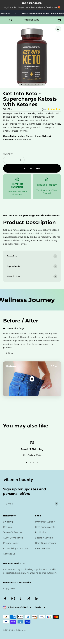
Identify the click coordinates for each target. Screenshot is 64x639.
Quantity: (8, 153)
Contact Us (9, 553)
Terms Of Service (12, 532)
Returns (7, 527)
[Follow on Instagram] (13, 598)
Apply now (9, 588)
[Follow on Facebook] (5, 598)
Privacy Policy (10, 543)
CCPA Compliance (13, 537)
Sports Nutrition (44, 537)
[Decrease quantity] (7, 160)
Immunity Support (45, 521)
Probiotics (40, 532)
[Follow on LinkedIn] (37, 598)
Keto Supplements (45, 527)
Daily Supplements (45, 543)
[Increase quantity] (21, 160)
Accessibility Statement (16, 548)
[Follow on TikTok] (29, 598)
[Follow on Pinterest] (21, 598)
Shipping (8, 521)
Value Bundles (42, 548)
